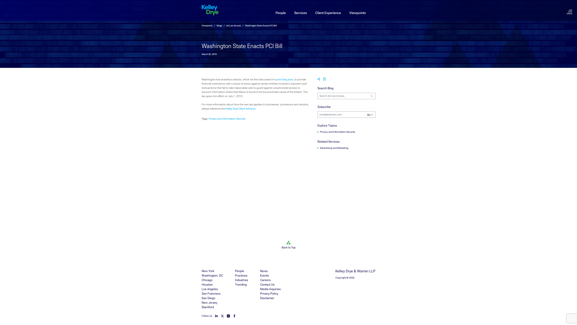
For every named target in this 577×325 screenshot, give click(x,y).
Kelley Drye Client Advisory (241, 108)
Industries (241, 280)
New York (208, 271)
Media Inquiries (270, 289)
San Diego (208, 298)
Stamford (208, 307)
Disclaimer (267, 298)
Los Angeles (210, 289)
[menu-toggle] (569, 12)
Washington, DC (212, 275)
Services (300, 13)
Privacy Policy (269, 293)
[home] (210, 10)
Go (368, 114)
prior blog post (284, 79)
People (281, 13)
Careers (265, 280)
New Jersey (209, 302)
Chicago (207, 280)
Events (264, 275)
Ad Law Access (233, 25)
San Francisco (211, 293)
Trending (241, 284)
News (264, 271)
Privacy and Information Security (227, 118)
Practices (241, 275)
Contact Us (267, 284)
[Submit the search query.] (372, 96)
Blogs (219, 25)
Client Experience (328, 13)
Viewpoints (357, 13)
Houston (207, 284)
